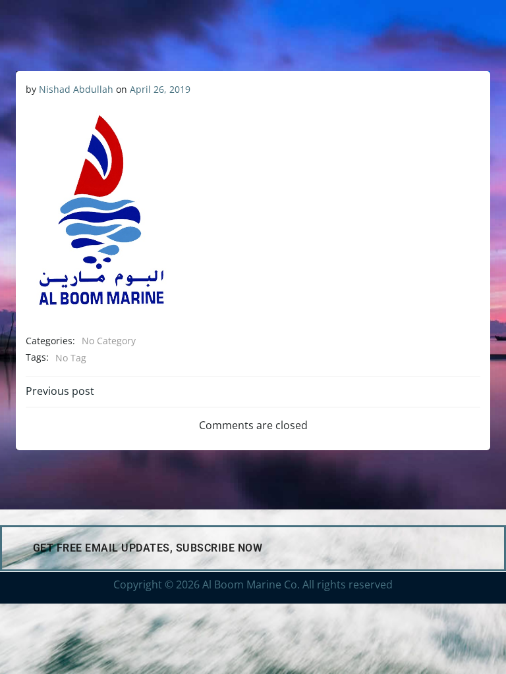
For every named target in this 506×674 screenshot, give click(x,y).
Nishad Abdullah (76, 89)
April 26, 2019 (160, 89)
